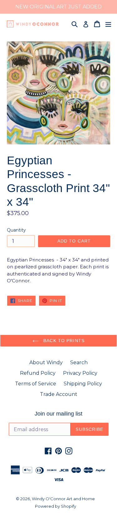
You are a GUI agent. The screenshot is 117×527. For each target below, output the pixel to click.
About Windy (46, 362)
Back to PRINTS (63, 340)
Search (79, 362)
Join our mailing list (58, 414)
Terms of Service (35, 384)
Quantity (16, 230)
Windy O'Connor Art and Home (63, 498)
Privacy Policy (80, 373)
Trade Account (58, 394)
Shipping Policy (83, 384)
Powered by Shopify (55, 506)
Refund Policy (38, 373)
